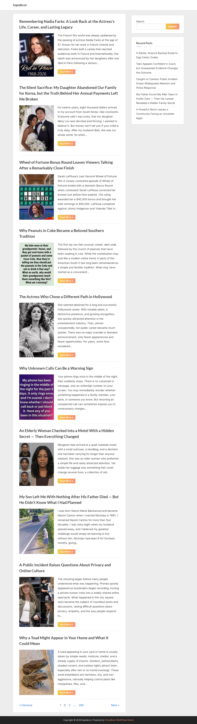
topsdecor (20, 5)
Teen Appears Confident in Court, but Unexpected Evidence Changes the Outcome (157, 68)
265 (81, 705)
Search (140, 21)
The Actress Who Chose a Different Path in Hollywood (65, 296)
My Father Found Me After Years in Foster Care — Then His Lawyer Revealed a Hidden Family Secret (157, 99)
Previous (27, 705)
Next (114, 705)
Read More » (67, 72)
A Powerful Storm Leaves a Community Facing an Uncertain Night (155, 114)
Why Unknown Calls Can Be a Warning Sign (56, 368)
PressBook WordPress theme (119, 720)
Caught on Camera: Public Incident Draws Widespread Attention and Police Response (156, 83)
